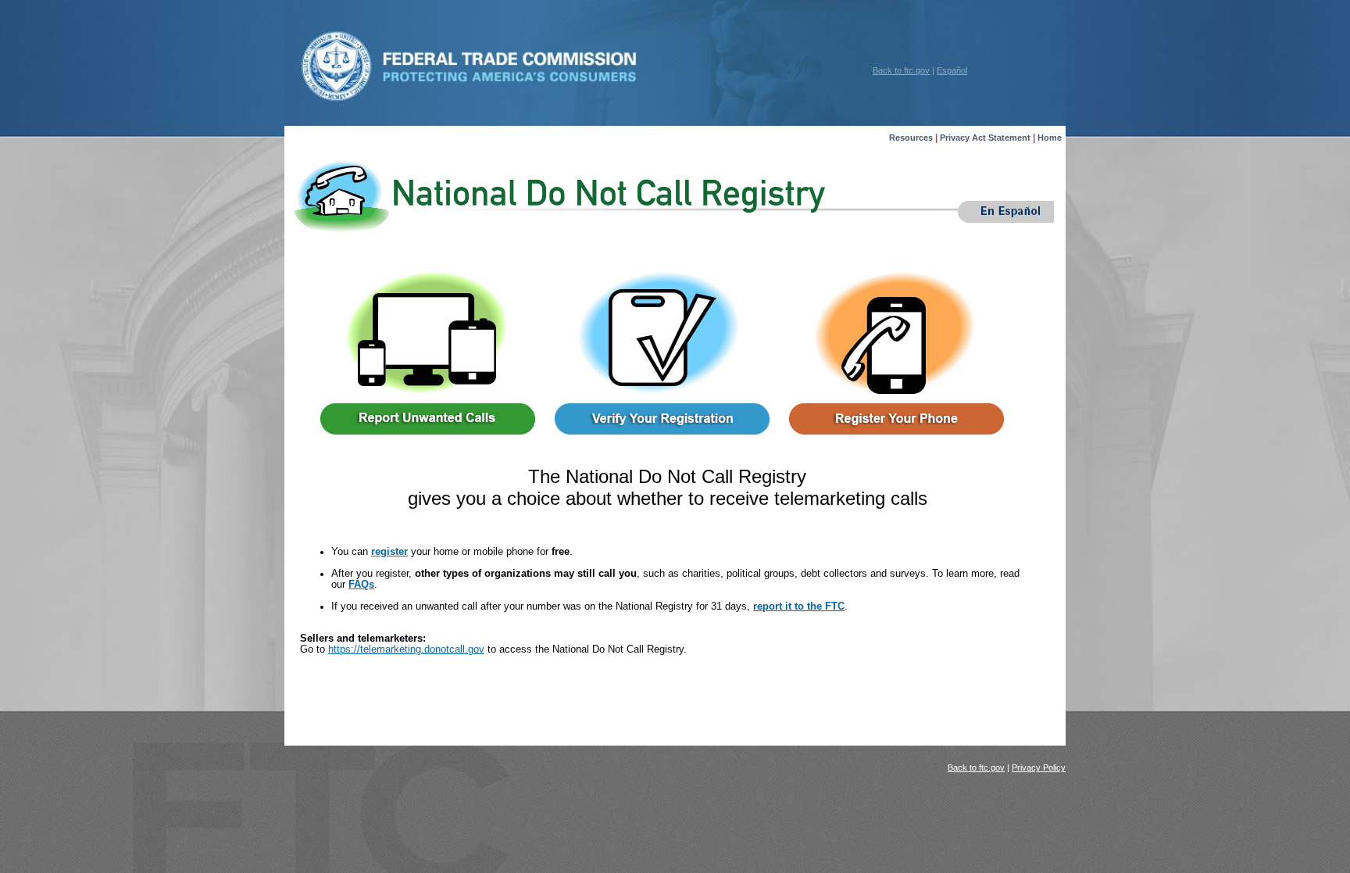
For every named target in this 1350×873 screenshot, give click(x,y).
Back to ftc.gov (901, 70)
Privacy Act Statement (985, 137)
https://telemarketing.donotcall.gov (406, 649)
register (389, 551)
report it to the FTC (799, 606)
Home (1050, 137)
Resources (911, 137)
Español (952, 70)
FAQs (361, 584)
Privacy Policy (1039, 767)
